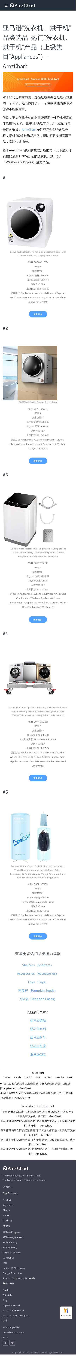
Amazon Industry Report (16, 1315)
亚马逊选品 (38, 1020)
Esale (5, 1337)
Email (38, 1077)
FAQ (5, 1263)
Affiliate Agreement (13, 1237)
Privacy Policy (10, 1247)
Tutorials (7, 1295)
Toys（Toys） (38, 982)
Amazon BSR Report (13, 1310)
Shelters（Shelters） (38, 965)
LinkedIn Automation (14, 1332)
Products (7, 1200)
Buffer (48, 1077)
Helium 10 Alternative (14, 1268)
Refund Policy (10, 1242)
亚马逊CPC (38, 1054)
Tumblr (28, 1077)
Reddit (17, 1077)
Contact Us (8, 1257)
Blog (5, 1300)
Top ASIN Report (11, 1305)
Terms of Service (12, 1252)
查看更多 (38, 314)
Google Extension (12, 1273)
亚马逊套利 (38, 1029)
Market (6, 1215)
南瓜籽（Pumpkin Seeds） (37, 990)
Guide (6, 1290)
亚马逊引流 (38, 1046)
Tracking (7, 1220)
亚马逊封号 (38, 1037)
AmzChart (29, 129)
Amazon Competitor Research (19, 1278)
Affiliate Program (12, 1232)
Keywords (8, 1205)
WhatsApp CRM (11, 1327)
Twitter (7, 1077)
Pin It (69, 1077)
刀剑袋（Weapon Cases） (38, 999)
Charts (6, 1210)
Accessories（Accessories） (38, 973)
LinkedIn (59, 1077)
